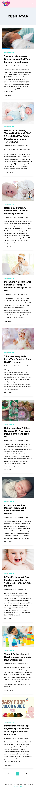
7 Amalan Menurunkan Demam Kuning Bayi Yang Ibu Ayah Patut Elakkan (17, 59)
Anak (5, 52)
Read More (8, 95)
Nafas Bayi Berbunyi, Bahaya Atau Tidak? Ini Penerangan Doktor (16, 210)
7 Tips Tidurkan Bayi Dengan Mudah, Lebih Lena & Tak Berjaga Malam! (15, 509)
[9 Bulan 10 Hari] (6, 4)
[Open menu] (32, 3)
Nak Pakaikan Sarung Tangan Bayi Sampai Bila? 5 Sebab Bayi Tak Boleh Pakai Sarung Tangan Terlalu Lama (17, 136)
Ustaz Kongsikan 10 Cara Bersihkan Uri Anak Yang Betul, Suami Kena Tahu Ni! (17, 432)
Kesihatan (11, 52)
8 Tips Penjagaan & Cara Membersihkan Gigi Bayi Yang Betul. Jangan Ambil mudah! (17, 581)
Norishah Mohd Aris (11, 65)
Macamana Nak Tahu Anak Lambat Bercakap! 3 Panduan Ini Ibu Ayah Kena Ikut (17, 286)
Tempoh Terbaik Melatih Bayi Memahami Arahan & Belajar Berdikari (17, 657)
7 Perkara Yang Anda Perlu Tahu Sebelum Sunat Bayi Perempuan (18, 359)
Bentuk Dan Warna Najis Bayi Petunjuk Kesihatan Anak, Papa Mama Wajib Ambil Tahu (17, 730)
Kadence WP (18, 787)
